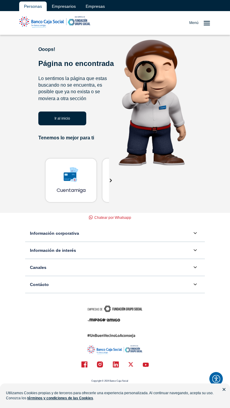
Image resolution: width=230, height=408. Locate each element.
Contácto (39, 284)
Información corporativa (54, 233)
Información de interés (53, 250)
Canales (38, 267)
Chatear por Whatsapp (112, 218)
